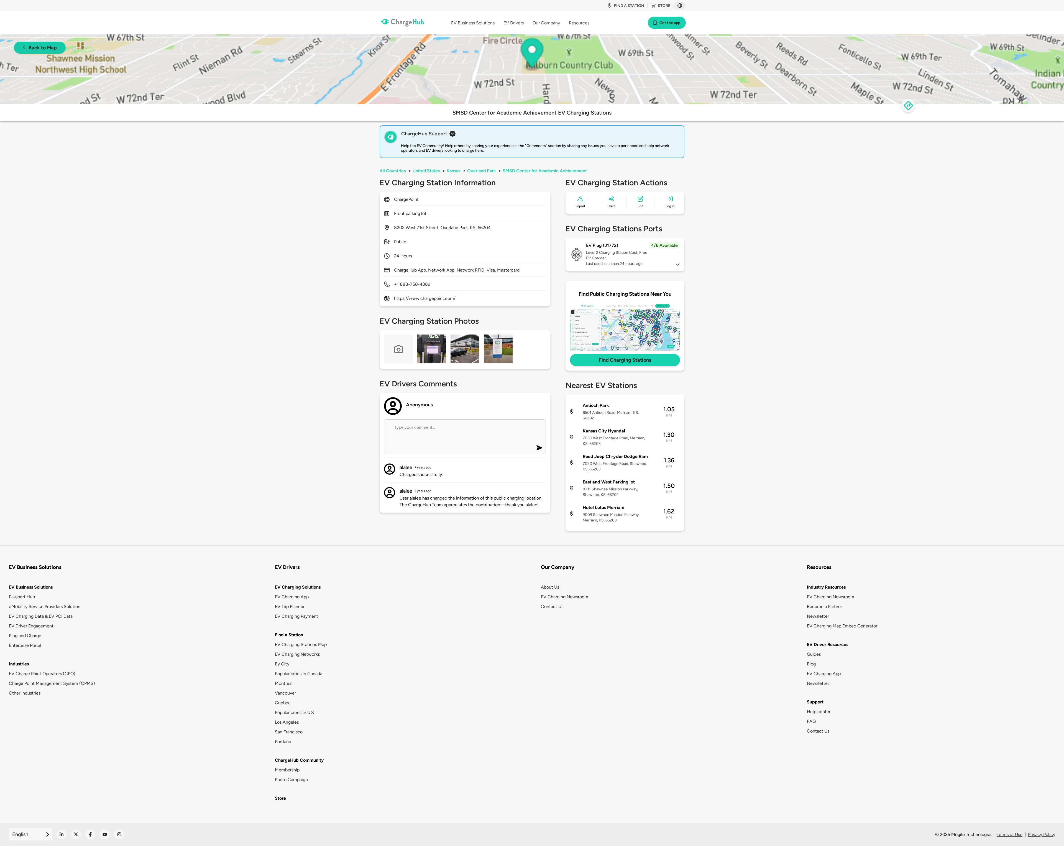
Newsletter (818, 616)
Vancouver (285, 693)
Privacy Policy (1041, 834)
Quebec (283, 702)
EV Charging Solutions (298, 587)
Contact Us (552, 606)
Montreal (284, 683)
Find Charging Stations (625, 360)
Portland (283, 741)
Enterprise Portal (25, 645)
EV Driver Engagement (31, 626)
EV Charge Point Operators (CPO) (42, 673)
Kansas (453, 170)
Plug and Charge (25, 635)
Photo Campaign (291, 779)
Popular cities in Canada (298, 673)
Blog (811, 664)
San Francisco (289, 731)
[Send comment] (539, 448)
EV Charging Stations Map (301, 644)
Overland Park (481, 170)
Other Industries (24, 693)
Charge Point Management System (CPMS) (52, 683)
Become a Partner (824, 606)
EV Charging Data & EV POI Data (41, 616)
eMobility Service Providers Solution (44, 606)
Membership (287, 769)
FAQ (811, 721)
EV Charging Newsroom (564, 596)
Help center (818, 711)
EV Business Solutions (31, 587)
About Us (550, 587)
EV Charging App (292, 596)
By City (282, 664)
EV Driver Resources (827, 644)
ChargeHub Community (299, 760)
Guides (814, 654)
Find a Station (289, 634)
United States (426, 170)
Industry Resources (826, 587)
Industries (19, 664)
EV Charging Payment (296, 616)
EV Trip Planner (290, 606)
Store (664, 5)
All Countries (393, 170)
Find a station (629, 5)
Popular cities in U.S (294, 712)
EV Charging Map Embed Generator (842, 626)
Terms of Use (1009, 834)
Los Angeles (287, 722)
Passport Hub (22, 596)
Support (815, 702)
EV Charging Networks (297, 654)
